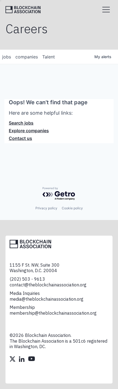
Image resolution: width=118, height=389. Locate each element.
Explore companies (29, 130)
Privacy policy (46, 208)
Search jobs (21, 123)
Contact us (20, 138)
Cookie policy (72, 208)
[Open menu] (106, 9)
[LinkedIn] (22, 359)
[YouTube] (31, 359)
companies (26, 57)
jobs (6, 57)
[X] (13, 359)
